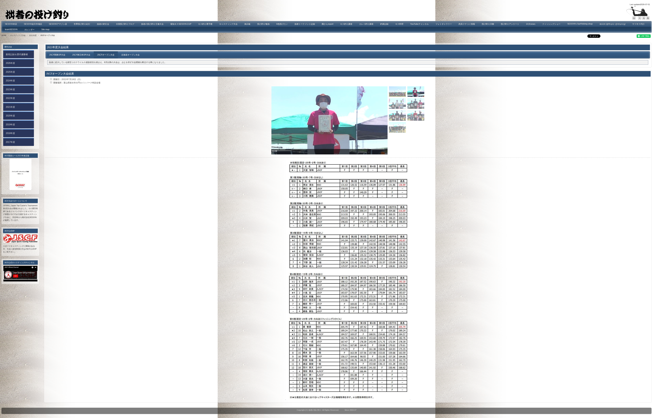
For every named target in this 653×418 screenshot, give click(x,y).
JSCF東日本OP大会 (81, 55)
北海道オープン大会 (130, 55)
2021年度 (33, 35)
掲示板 (247, 24)
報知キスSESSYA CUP (180, 24)
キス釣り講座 (346, 24)
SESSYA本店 (11, 24)
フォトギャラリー (444, 24)
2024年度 (10, 80)
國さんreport (327, 24)
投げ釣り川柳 (488, 24)
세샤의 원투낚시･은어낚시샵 (612, 24)
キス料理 (399, 24)
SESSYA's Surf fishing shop (580, 24)
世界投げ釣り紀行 (82, 24)
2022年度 (10, 98)
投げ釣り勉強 (263, 24)
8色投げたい (282, 24)
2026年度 (10, 63)
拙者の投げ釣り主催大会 (152, 24)
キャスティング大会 (228, 24)
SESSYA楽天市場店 (33, 24)
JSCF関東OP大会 (57, 55)
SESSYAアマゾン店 (58, 24)
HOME (3, 35)
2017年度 (10, 142)
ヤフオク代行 (638, 24)
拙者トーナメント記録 (305, 24)
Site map (45, 29)
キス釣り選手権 (205, 24)
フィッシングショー (551, 24)
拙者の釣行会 (103, 24)
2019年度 (10, 124)
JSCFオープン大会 (105, 55)
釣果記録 (384, 24)
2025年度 (10, 72)
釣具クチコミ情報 (467, 24)
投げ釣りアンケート (510, 24)
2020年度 (10, 115)
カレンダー (29, 29)
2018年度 (10, 133)
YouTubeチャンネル (419, 24)
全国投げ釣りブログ (125, 24)
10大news (530, 24)
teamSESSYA (11, 29)
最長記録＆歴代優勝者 (17, 54)
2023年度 (10, 89)
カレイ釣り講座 (366, 24)
